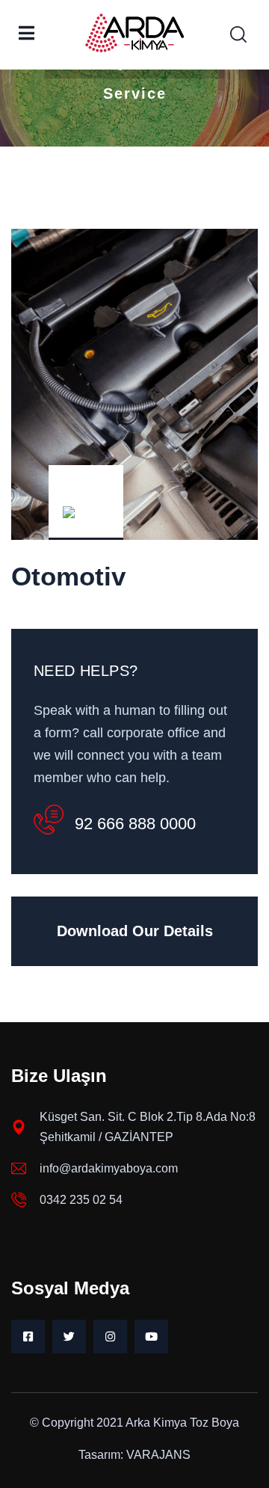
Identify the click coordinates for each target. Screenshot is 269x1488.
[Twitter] (69, 1336)
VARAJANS (158, 1454)
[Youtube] (151, 1336)
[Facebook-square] (28, 1336)
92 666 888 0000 (135, 823)
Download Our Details (135, 931)
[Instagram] (110, 1336)
